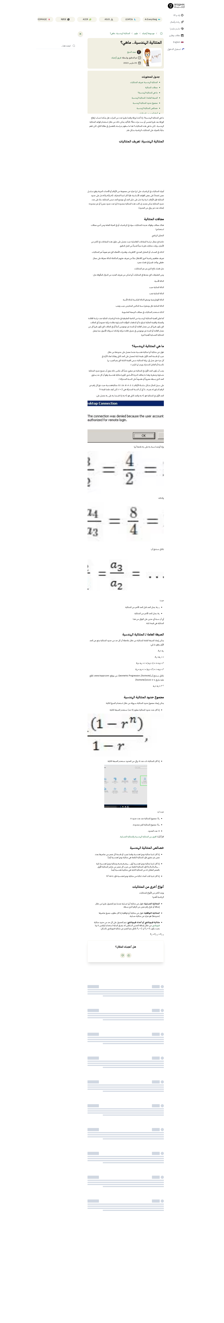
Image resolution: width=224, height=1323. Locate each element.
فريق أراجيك (116, 57)
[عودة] (80, 34)
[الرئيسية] (161, 33)
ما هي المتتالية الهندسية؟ (148, 92)
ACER (85, 19)
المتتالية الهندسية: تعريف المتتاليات (144, 82)
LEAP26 (129, 19)
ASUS (107, 19)
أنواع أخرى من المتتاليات (148, 113)
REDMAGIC (41, 19)
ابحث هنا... (66, 45)
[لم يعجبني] (122, 955)
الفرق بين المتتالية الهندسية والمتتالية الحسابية (138, 836)
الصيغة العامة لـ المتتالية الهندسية (145, 97)
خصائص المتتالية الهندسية (147, 108)
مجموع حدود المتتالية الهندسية (145, 103)
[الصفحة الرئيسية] (176, 6)
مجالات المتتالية (151, 87)
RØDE (63, 19)
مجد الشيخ (131, 52)
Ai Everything (151, 19)
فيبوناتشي (156, 925)
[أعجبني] (128, 955)
